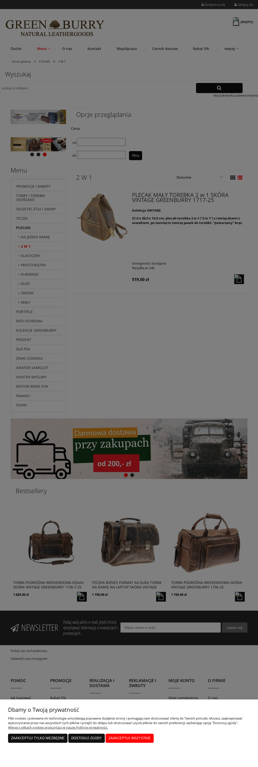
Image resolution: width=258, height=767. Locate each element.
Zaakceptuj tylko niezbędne (37, 738)
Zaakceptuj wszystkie (130, 738)
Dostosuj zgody (86, 738)
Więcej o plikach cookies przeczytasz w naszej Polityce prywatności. (58, 727)
